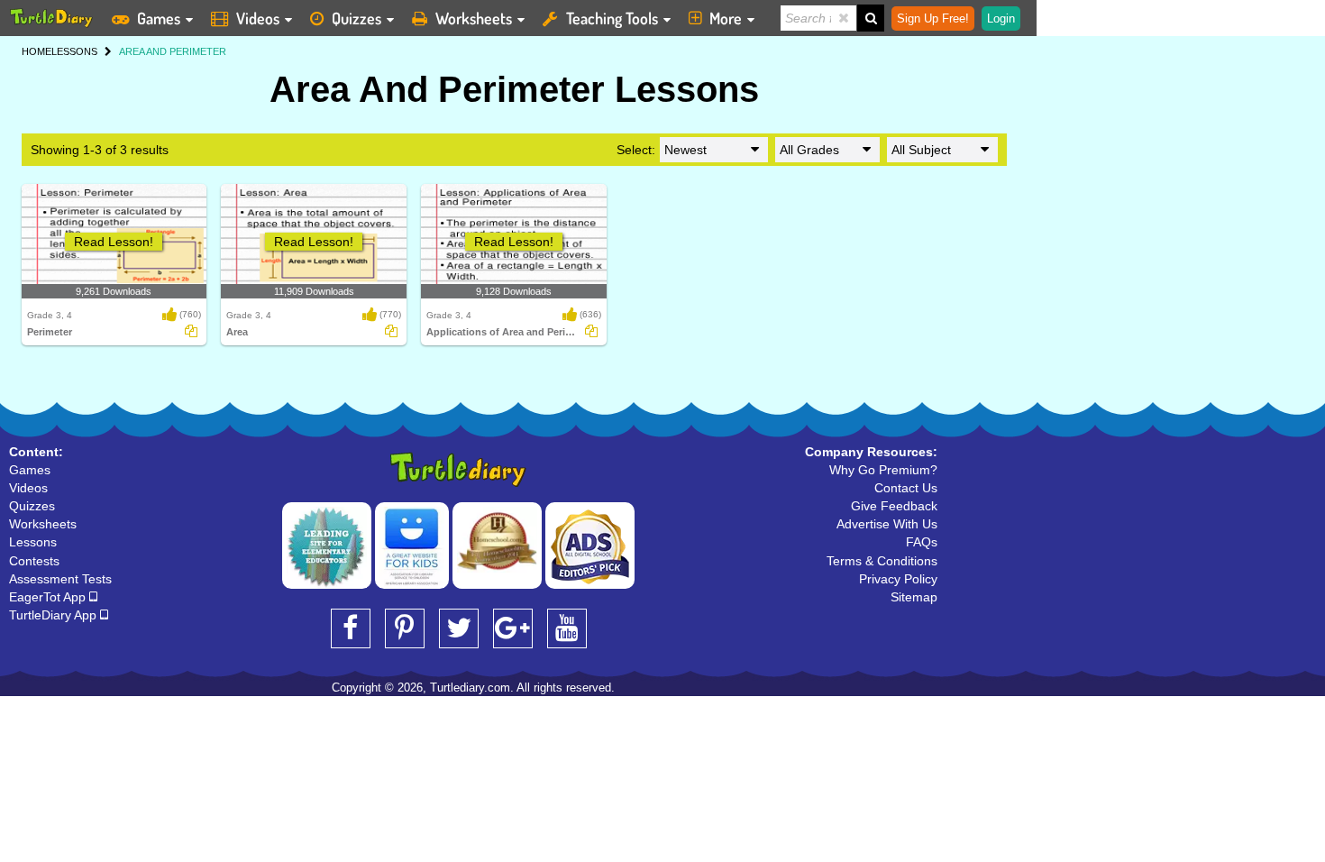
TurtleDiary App (54, 615)
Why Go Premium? (883, 470)
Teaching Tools (612, 18)
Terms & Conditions (882, 561)
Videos (258, 18)
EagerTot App (49, 597)
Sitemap (914, 597)
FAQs (921, 542)
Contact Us (905, 488)
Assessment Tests (60, 579)
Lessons (33, 542)
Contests (34, 561)
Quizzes (356, 18)
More (725, 18)
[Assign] (191, 331)
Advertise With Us (886, 524)
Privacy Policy (898, 579)
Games (158, 18)
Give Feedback (894, 506)
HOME (36, 51)
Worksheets (474, 18)
